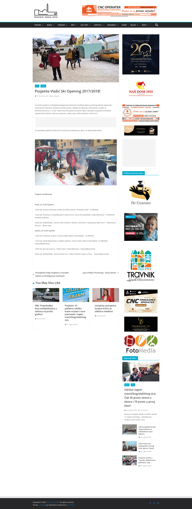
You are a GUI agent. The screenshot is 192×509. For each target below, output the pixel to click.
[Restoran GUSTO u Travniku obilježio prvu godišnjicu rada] (129, 461)
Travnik (37, 25)
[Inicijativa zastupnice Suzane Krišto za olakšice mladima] (105, 289)
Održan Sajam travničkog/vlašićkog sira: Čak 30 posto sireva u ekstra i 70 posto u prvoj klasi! (140, 397)
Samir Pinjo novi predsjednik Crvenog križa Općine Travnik (146, 446)
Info (73, 25)
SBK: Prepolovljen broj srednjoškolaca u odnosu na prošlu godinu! (46, 310)
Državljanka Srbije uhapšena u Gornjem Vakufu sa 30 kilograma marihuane (52, 274)
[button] (42, 25)
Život (144, 25)
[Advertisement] (75, 122)
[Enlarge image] (156, 37)
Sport (124, 25)
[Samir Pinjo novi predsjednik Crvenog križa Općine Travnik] (129, 447)
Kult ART (84, 25)
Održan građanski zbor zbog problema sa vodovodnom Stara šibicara (147, 430)
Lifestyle (97, 25)
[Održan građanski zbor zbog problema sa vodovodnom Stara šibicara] (129, 432)
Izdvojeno (111, 25)
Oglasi (133, 25)
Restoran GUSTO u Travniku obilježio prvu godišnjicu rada (147, 460)
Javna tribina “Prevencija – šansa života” (99, 273)
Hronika (61, 25)
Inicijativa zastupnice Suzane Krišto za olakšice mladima (105, 308)
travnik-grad (55, 96)
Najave (43, 86)
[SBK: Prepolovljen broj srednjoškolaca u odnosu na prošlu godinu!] (46, 289)
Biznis (49, 25)
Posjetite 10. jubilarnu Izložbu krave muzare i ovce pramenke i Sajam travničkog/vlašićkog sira (75, 313)
